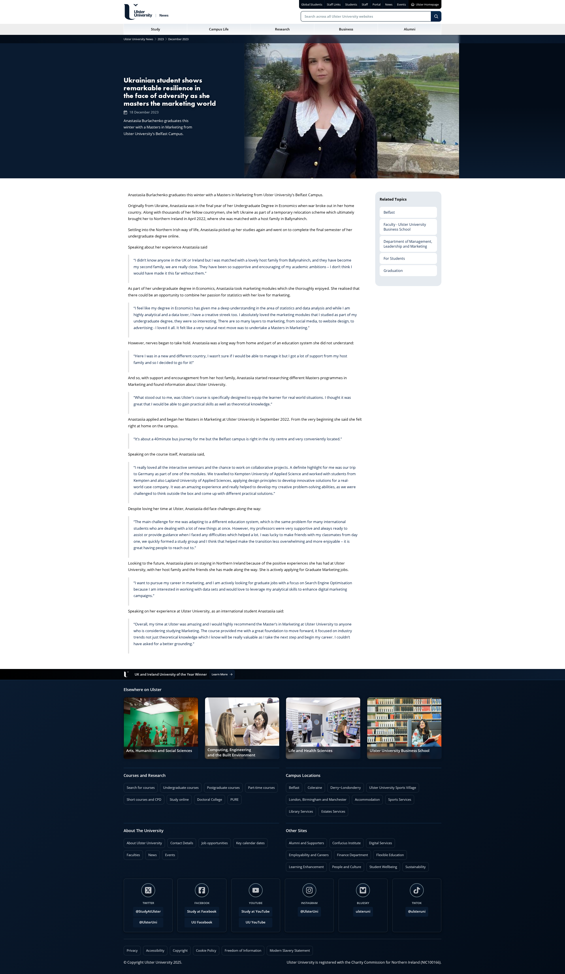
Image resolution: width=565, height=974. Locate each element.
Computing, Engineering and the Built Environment (231, 752)
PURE (234, 799)
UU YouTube (256, 922)
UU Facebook (201, 922)
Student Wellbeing (381, 865)
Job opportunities (215, 843)
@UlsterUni (145, 921)
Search (436, 16)
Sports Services (398, 798)
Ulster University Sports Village (392, 787)
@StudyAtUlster (148, 911)
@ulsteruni (415, 910)
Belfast (387, 211)
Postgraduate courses (222, 786)
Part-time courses (260, 786)
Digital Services (379, 841)
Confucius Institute (345, 841)
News (151, 853)
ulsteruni (363, 911)
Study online (178, 798)
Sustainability (414, 865)
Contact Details (181, 843)
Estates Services (331, 810)
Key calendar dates (250, 843)
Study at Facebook (202, 911)
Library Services (299, 810)
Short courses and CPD (142, 798)
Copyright (180, 950)
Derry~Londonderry (344, 786)
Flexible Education (388, 853)
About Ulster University (144, 843)
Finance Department (351, 853)
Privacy (132, 950)
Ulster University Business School (399, 750)
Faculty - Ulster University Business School (403, 225)
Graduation (391, 269)
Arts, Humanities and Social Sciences (159, 750)
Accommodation (366, 798)
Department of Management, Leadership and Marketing (406, 242)
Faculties (133, 855)
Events (168, 853)
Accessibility (155, 950)
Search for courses (141, 787)
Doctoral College (208, 798)
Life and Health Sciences (310, 750)
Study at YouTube (255, 911)
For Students (392, 257)
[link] (161, 728)
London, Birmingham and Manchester (318, 799)
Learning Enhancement (305, 865)
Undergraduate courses (179, 786)
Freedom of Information (243, 950)
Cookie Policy (206, 950)
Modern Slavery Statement (290, 950)
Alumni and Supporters (305, 841)
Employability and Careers (307, 853)
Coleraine (313, 786)
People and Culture (345, 865)
